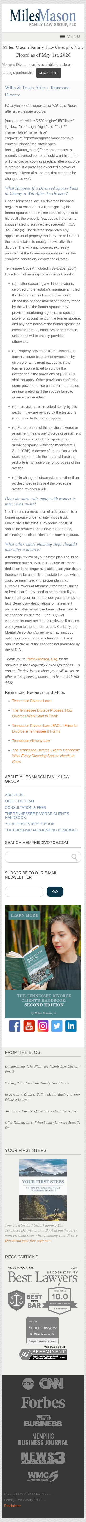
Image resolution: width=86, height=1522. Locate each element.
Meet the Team (19, 801)
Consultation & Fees (25, 807)
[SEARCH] (74, 857)
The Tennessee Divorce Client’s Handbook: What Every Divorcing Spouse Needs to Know (46, 756)
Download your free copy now (28, 1240)
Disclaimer (12, 1506)
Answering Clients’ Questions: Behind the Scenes (41, 1110)
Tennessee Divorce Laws (32, 701)
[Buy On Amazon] (43, 1017)
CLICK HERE (49, 73)
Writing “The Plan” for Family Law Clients (37, 1082)
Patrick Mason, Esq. (42, 659)
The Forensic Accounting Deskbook (41, 830)
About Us (14, 795)
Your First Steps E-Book (29, 824)
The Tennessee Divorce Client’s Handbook (37, 816)
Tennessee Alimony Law (31, 741)
